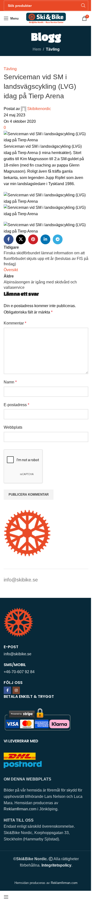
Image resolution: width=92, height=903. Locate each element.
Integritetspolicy (56, 865)
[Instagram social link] (16, 690)
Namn (10, 382)
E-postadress (16, 405)
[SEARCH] (83, 5)
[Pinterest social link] (33, 239)
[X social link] (21, 239)
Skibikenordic (39, 109)
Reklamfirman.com (20, 809)
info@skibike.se (21, 579)
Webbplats (13, 427)
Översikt (11, 270)
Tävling (53, 49)
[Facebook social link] (8, 239)
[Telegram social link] (58, 239)
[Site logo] (46, 18)
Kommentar (15, 323)
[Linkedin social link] (45, 239)
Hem (37, 49)
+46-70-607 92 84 (19, 672)
